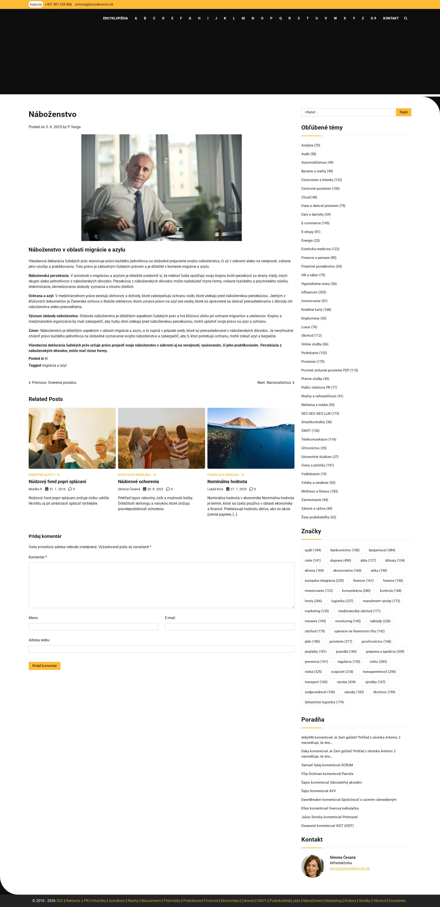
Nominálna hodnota (227, 481)
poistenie (340, 641)
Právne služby (311, 379)
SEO (59, 901)
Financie (211, 901)
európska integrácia (324, 581)
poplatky (316, 652)
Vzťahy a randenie (314, 483)
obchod (315, 631)
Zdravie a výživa (313, 508)
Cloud (305, 197)
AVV (333, 791)
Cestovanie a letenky (317, 180)
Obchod (307, 335)
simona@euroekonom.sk (350, 868)
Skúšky (365, 901)
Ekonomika (230, 901)
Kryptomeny (310, 318)
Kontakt (391, 18)
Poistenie (308, 362)
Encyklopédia (115, 18)
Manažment (151, 901)
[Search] (405, 18)
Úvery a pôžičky (313, 465)
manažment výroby (381, 601)
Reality (133, 901)
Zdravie (248, 901)
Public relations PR (315, 387)
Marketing (333, 901)
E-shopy (307, 232)
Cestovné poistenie (316, 189)
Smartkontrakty (313, 422)
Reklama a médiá (314, 405)
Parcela (347, 774)
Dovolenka (397, 901)
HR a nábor (309, 275)
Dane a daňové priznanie (319, 206)
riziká (313, 672)
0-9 (373, 18)
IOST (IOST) (345, 826)
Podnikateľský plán (285, 901)
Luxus (305, 327)
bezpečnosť (382, 550)
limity (313, 601)
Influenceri (309, 292)
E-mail (170, 618)
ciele (313, 560)
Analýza (307, 145)
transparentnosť (379, 672)
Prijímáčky (172, 901)
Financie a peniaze (222, 474)
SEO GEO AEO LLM (315, 414)
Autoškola (117, 901)
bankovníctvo (345, 550)
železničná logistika (324, 702)
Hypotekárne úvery (315, 284)
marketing (317, 611)
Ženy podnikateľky (315, 517)
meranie (315, 621)
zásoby (354, 692)
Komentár (38, 557)
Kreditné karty (41, 474)
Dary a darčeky (312, 214)
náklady (380, 621)
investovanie (319, 591)
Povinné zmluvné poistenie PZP (325, 370)
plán (312, 641)
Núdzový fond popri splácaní (57, 481)
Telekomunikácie (314, 439)
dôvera (314, 571)
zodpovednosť (320, 692)
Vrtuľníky (98, 901)
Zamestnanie (311, 500)
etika (379, 571)
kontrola (391, 591)
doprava (340, 560)
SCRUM (347, 765)
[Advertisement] (220, 62)
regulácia (349, 662)
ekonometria (347, 571)
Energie (307, 240)
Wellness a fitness (315, 491)
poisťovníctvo (376, 641)
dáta (368, 560)
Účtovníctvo (310, 448)
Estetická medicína (134, 474)
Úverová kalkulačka (344, 808)
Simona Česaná (129, 489)
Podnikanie (309, 353)
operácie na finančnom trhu (359, 631)
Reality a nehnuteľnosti (318, 396)
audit (313, 550)
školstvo (384, 692)
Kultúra (350, 901)
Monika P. (35, 489)
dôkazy (395, 560)
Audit (305, 154)
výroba (346, 682)
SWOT (306, 431)
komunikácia (356, 591)
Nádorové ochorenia (138, 481)
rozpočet (342, 672)
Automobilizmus (314, 162)
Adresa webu (39, 640)
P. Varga (74, 127)
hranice (393, 581)
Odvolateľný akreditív (346, 782)
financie (363, 581)
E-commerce (311, 223)
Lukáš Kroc (215, 489)
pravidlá (346, 652)
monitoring (348, 621)
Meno (33, 618)
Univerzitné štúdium (316, 457)
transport (316, 682)
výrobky (375, 682)
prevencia (316, 662)
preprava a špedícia (385, 652)
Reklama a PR (77, 901)
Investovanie (311, 301)
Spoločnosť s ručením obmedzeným (368, 800)
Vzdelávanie (310, 474)
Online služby (311, 344)
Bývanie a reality (313, 171)
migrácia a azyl (54, 365)
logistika (342, 601)
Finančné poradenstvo (318, 266)
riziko (378, 662)
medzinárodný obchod (359, 611)
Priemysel (350, 817)
